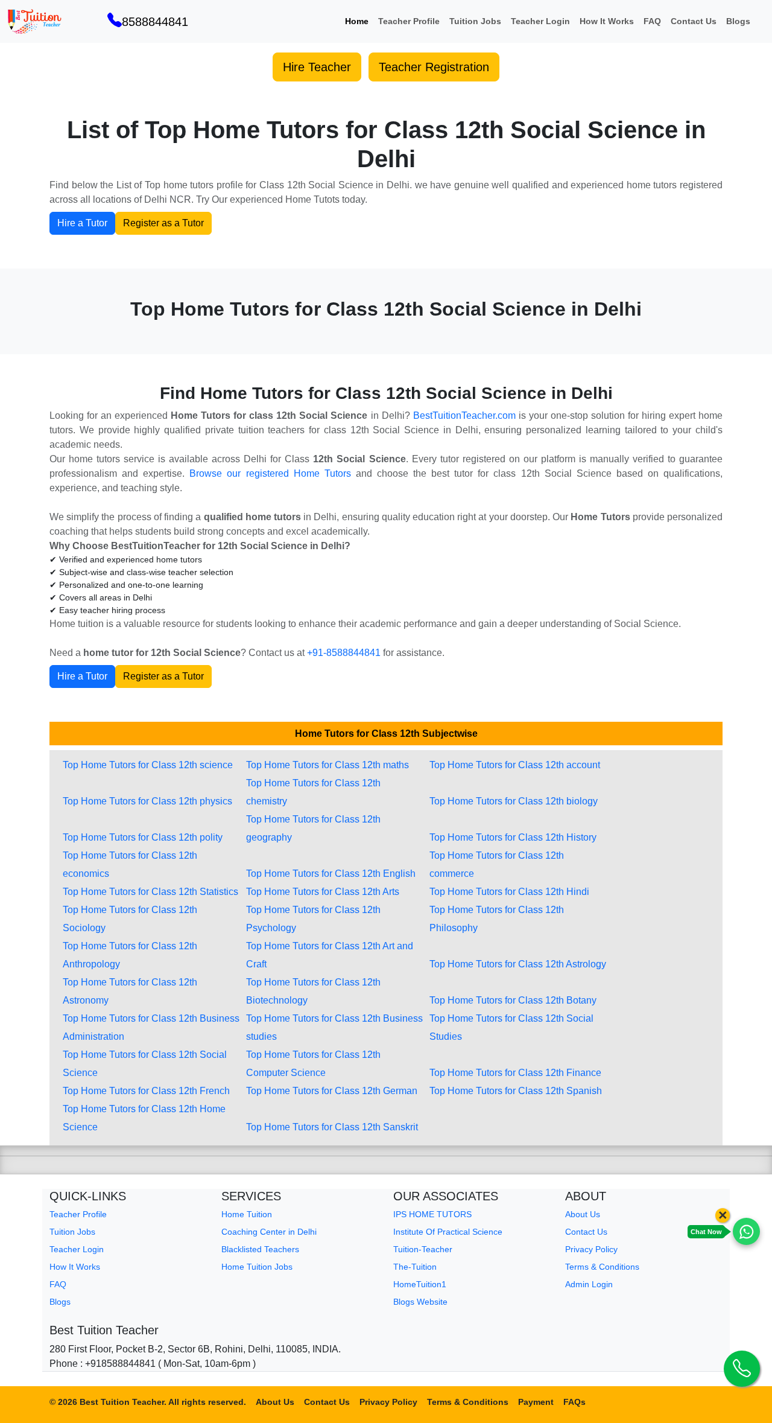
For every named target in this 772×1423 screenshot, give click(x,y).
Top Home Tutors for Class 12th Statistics (150, 892)
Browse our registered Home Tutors (269, 473)
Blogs (738, 21)
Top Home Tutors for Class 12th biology (513, 801)
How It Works (607, 21)
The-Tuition (415, 1267)
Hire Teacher (317, 67)
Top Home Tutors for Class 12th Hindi (509, 892)
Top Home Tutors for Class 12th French (146, 1091)
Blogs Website (420, 1302)
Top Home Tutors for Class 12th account (514, 765)
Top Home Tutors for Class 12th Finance (515, 1073)
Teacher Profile (409, 21)
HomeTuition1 (419, 1284)
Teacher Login (540, 21)
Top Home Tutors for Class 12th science (148, 765)
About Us (582, 1214)
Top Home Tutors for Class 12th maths (327, 765)
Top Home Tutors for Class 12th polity (143, 837)
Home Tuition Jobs (257, 1267)
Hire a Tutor (82, 223)
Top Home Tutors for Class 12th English (331, 873)
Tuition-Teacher (422, 1249)
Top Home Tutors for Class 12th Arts (322, 892)
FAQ (652, 21)
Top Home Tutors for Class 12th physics (147, 801)
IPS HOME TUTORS (432, 1214)
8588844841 (155, 21)
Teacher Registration (434, 67)
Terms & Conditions (602, 1267)
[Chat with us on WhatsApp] (746, 1231)
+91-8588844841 (344, 653)
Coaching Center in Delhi (269, 1232)
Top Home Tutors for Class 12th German (331, 1091)
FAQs (574, 1402)
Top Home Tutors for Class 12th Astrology (517, 964)
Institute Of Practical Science (447, 1232)
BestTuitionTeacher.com (464, 415)
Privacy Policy (591, 1249)
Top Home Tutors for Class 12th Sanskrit (332, 1127)
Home (357, 21)
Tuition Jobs (475, 21)
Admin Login (589, 1284)
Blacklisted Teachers (260, 1249)
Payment (536, 1402)
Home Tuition (246, 1214)
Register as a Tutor (163, 223)
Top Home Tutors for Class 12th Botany (512, 1000)
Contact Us (694, 21)
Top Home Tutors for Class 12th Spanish (515, 1091)
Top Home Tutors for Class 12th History (512, 837)
